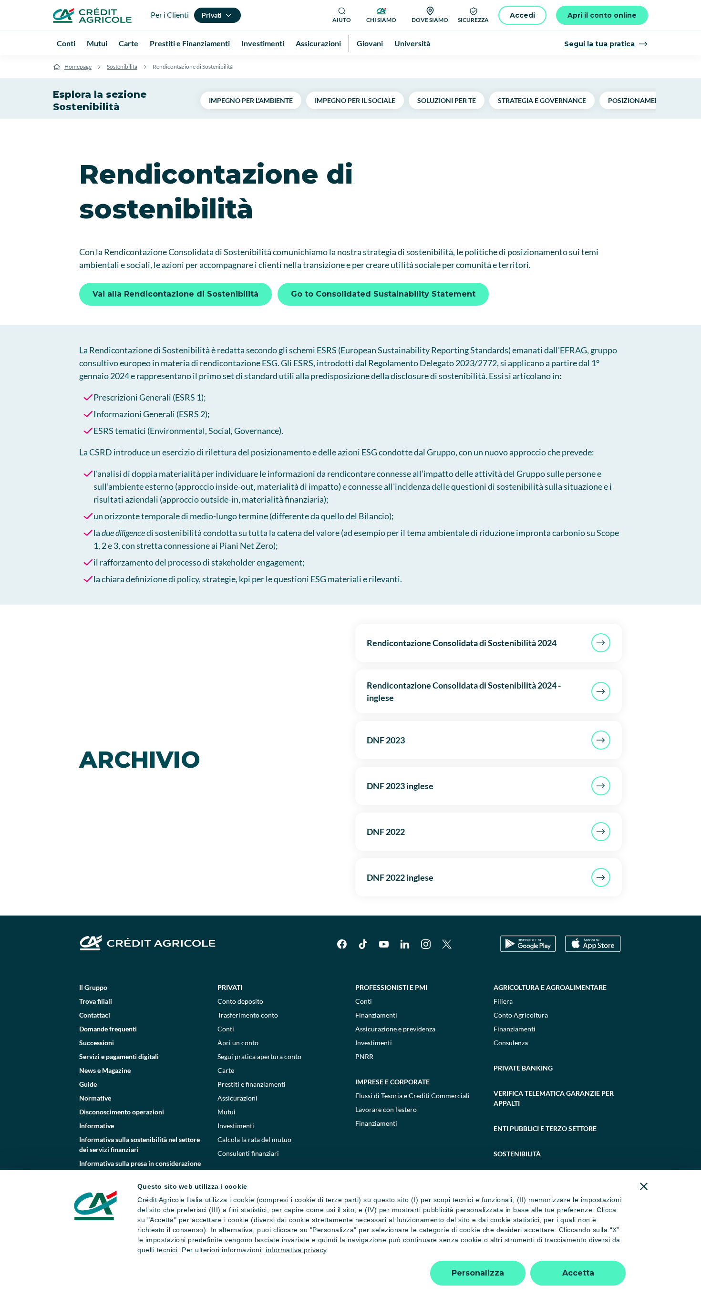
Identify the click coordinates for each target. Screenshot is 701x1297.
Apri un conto (237, 1043)
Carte (225, 1070)
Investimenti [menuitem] (262, 43)
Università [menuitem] (412, 43)
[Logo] (92, 15)
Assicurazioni (237, 1098)
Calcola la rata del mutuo (254, 1139)
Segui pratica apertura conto (259, 1056)
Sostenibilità (122, 66)
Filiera (503, 1001)
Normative (95, 1098)
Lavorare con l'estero (386, 1109)
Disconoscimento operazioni (121, 1112)
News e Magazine (105, 1070)
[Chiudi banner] (644, 1186)
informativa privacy (296, 1250)
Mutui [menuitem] (97, 43)
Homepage (78, 66)
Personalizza (478, 1272)
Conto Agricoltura (521, 1015)
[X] (446, 944)
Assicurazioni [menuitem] (318, 43)
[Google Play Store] (528, 944)
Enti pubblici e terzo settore (545, 1128)
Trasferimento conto (247, 1015)
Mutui (226, 1112)
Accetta (578, 1272)
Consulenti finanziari (248, 1153)
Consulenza (511, 1043)
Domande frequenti (108, 1029)
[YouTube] (383, 944)
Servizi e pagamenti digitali (119, 1056)
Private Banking (523, 1068)
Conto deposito (240, 1001)
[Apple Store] (593, 944)
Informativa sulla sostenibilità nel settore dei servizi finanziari (139, 1144)
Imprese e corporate (392, 1082)
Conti (225, 1029)
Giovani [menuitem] (370, 43)
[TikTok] (362, 944)
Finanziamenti (376, 1015)
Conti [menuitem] (66, 43)
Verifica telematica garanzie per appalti (554, 1098)
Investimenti (235, 1126)
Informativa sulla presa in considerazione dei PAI (140, 1168)
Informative (96, 1126)
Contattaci (94, 1015)
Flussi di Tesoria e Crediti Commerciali (412, 1095)
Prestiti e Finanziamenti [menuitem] (190, 43)
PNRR (364, 1056)
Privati (229, 987)
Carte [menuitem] (128, 43)
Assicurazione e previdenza (395, 1029)
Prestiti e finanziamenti (251, 1084)
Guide (88, 1084)
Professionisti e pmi (391, 987)
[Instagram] (425, 944)
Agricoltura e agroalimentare (550, 987)
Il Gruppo (93, 987)
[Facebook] (341, 944)
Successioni (96, 1043)
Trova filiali (95, 1001)
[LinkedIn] (404, 944)
